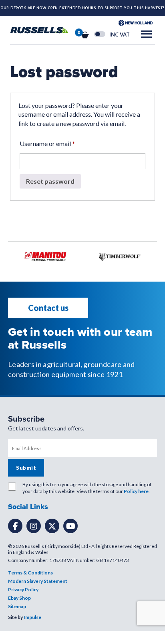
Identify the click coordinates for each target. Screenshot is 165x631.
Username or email (47, 143)
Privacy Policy (23, 589)
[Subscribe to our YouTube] (70, 526)
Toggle (99, 34)
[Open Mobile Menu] (146, 34)
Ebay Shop (19, 598)
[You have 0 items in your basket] (85, 34)
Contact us (48, 307)
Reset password (50, 181)
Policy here (136, 491)
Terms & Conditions (30, 572)
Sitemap (17, 606)
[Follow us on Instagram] (33, 526)
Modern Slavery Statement (37, 581)
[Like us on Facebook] (15, 526)
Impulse (32, 617)
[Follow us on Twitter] (52, 526)
